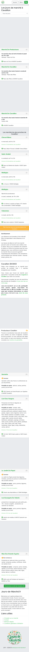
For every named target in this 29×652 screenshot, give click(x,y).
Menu (21, 2)
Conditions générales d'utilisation (13, 623)
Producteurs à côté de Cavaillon (14, 586)
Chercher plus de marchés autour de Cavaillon (15, 228)
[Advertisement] (14, 32)
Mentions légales (9, 621)
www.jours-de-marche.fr (19, 647)
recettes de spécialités (15, 340)
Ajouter (15, 2)
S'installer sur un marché (11, 618)
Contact (6, 620)
